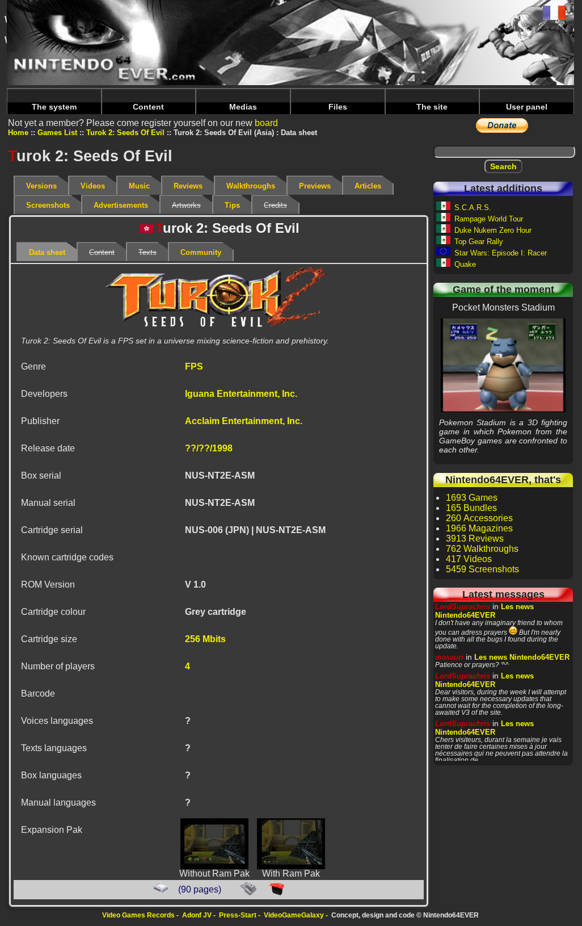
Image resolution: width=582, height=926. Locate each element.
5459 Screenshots (482, 569)
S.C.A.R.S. (472, 207)
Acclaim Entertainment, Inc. (243, 421)
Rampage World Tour (488, 219)
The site (432, 106)
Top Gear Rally (478, 241)
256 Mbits (205, 639)
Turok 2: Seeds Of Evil (125, 132)
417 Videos (469, 559)
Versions (41, 186)
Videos (93, 186)
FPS (194, 366)
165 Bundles (471, 508)
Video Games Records (138, 915)
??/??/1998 (209, 448)
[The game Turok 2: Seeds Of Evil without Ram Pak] (214, 866)
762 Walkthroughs (482, 549)
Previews (315, 186)
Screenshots (48, 205)
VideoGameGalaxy (294, 915)
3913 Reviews (475, 538)
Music (139, 186)
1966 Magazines (479, 528)
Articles (368, 186)
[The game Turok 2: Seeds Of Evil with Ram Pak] (291, 866)
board (266, 123)
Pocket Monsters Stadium (503, 365)
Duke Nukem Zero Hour (493, 230)
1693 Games (471, 497)
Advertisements (121, 205)
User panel (526, 106)
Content (148, 106)
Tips (232, 205)
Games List (57, 132)
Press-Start (237, 915)
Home (18, 132)
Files (337, 106)
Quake (465, 264)
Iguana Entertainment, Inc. (241, 394)
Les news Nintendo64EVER (484, 610)
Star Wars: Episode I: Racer (500, 253)
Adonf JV (197, 915)
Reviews (188, 186)
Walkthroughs (250, 186)
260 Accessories (479, 518)
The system (54, 106)
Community (200, 252)
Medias (243, 106)
